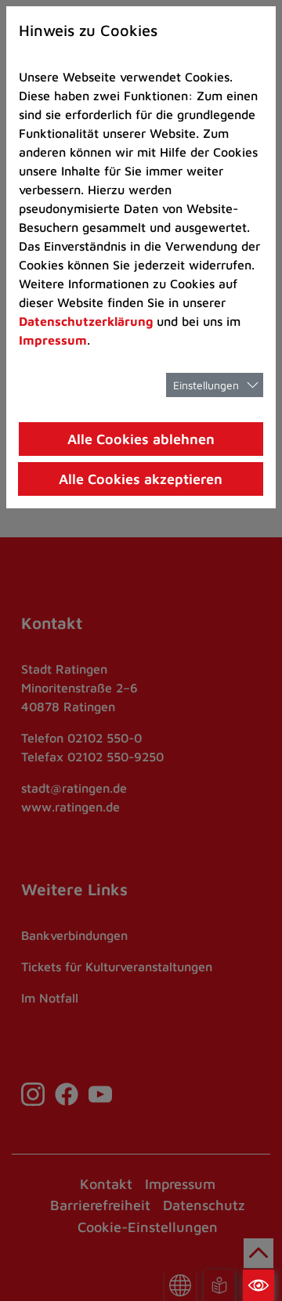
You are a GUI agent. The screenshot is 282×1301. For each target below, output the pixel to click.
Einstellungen (206, 385)
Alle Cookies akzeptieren (140, 479)
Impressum (53, 340)
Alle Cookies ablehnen (141, 439)
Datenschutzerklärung (86, 321)
